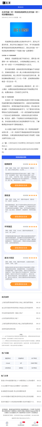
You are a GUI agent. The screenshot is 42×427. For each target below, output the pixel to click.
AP (21, 363)
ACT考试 (34, 358)
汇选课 (32, 409)
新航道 (7, 195)
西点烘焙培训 (6, 411)
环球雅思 (8, 227)
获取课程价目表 (21, 185)
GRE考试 (8, 368)
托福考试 (21, 358)
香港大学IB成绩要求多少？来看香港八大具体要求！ (18, 380)
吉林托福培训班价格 (9, 329)
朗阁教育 (8, 164)
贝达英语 (37, 409)
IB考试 (21, 368)
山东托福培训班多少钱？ (10, 318)
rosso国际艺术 (13, 412)
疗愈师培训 (22, 412)
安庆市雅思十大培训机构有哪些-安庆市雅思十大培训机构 (20, 402)
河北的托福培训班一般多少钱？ (12, 313)
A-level (8, 363)
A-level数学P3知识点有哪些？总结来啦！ (15, 386)
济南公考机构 (25, 411)
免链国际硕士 (25, 409)
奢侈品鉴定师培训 (14, 409)
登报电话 (35, 412)
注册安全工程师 (16, 411)
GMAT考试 (34, 363)
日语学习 (29, 412)
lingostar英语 (34, 411)
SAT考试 (34, 368)
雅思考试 (8, 358)
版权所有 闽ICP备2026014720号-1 (21, 418)
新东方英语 (9, 258)
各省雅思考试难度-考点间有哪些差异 (13, 391)
